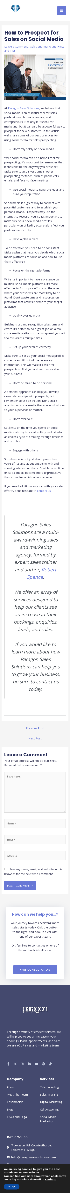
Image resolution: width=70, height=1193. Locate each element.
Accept (12, 1186)
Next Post (35, 738)
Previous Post (35, 728)
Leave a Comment (16, 46)
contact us (44, 491)
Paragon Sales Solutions (23, 108)
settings (50, 1179)
